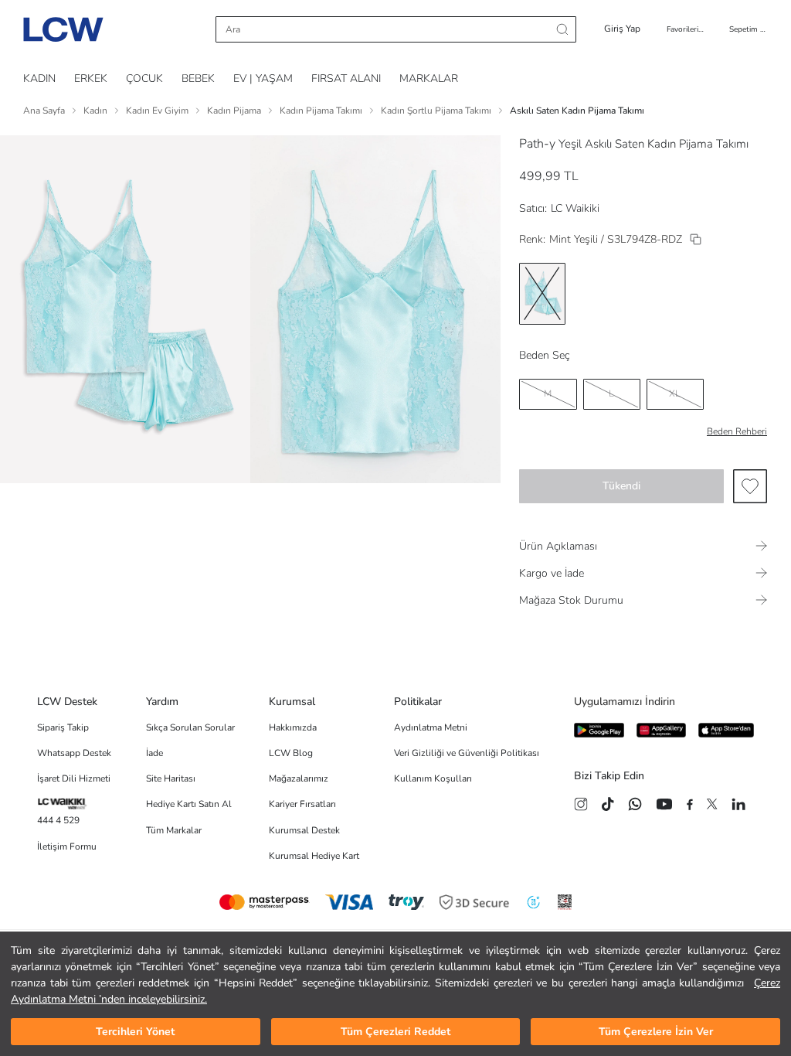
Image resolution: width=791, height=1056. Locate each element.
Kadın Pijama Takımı (321, 110)
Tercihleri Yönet (135, 1031)
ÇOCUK (144, 78)
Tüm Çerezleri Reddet (395, 1031)
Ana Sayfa (44, 110)
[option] (542, 294)
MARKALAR (428, 78)
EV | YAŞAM (263, 78)
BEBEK (198, 78)
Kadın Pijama (234, 110)
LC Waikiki (575, 208)
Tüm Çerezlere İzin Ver (656, 1031)
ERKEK (90, 78)
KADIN (39, 78)
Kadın (95, 110)
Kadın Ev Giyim (157, 110)
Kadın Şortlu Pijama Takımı (436, 110)
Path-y (537, 143)
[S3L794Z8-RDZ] (695, 239)
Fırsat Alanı (346, 78)
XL (675, 393)
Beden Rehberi (737, 431)
